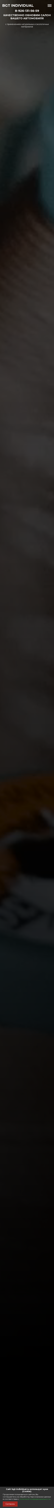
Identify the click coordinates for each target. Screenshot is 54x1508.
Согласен (10, 1504)
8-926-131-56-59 (27, 11)
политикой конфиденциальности (35, 1499)
